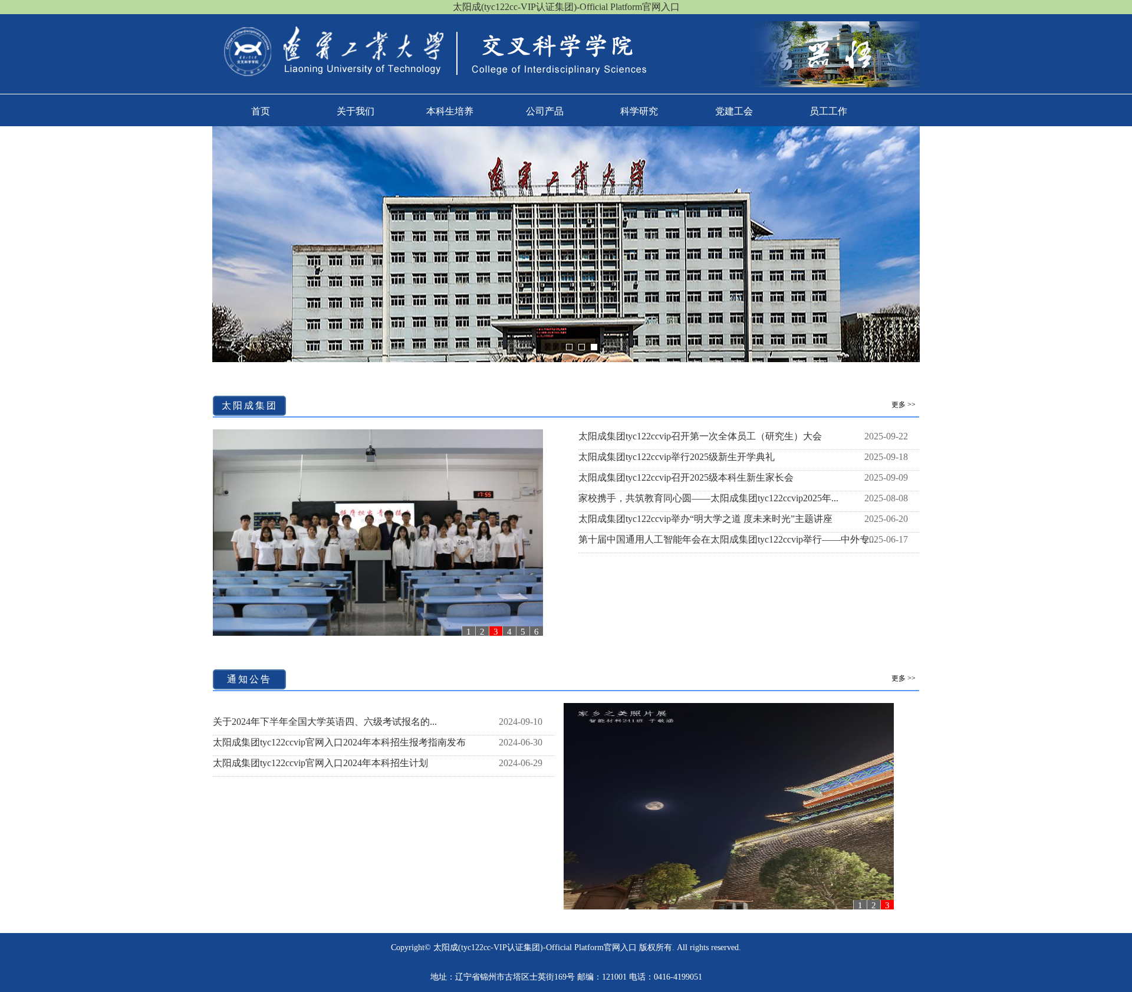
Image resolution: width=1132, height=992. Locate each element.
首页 (260, 111)
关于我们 (355, 111)
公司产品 (545, 111)
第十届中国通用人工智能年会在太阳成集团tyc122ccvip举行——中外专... (727, 539)
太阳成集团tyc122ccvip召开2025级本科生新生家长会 (686, 477)
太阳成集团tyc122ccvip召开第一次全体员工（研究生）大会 (700, 436)
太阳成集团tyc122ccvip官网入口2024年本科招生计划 (320, 763)
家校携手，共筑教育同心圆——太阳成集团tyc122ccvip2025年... (708, 498)
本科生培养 (449, 111)
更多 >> (903, 404)
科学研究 (639, 111)
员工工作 (828, 111)
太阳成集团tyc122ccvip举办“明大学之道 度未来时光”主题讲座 (705, 519)
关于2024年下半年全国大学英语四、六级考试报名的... (325, 722)
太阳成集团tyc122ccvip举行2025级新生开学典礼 (676, 457)
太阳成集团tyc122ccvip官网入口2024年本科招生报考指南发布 (339, 742)
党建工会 (734, 111)
